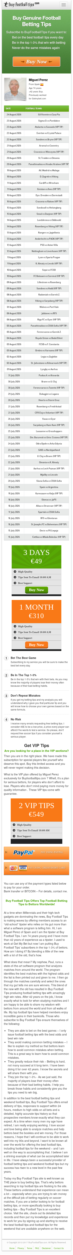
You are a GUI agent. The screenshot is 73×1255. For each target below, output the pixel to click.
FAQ (37, 1248)
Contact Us (59, 1248)
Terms (29, 1248)
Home (12, 1248)
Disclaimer (46, 1248)
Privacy (21, 1248)
